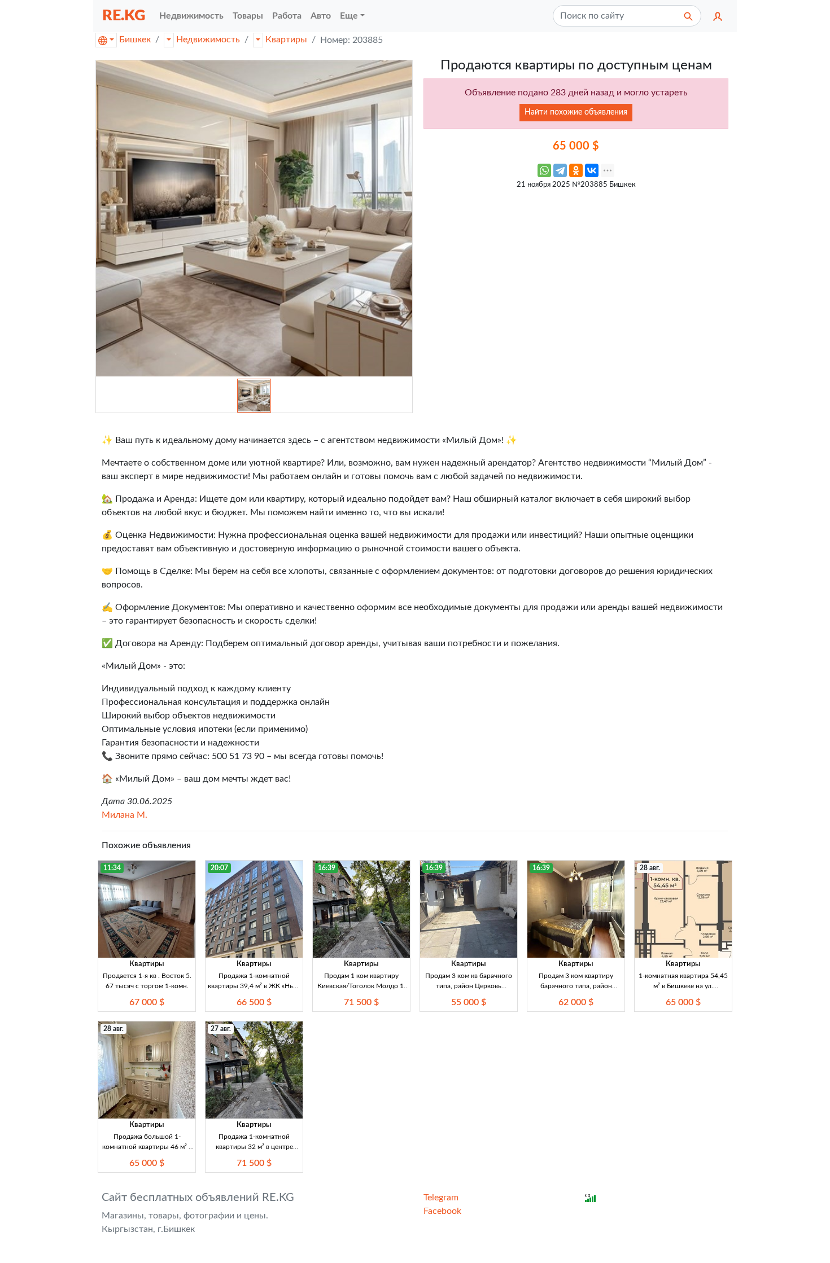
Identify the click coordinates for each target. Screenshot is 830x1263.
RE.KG (124, 15)
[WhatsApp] (544, 170)
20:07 (219, 868)
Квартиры (286, 39)
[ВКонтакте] (592, 170)
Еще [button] (349, 15)
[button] (717, 16)
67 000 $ (146, 1002)
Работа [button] (287, 15)
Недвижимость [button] (191, 15)
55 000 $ (468, 1002)
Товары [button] (248, 15)
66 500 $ (254, 1002)
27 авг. (221, 1028)
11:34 (112, 868)
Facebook (442, 1211)
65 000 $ (683, 1002)
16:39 (326, 868)
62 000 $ (575, 1002)
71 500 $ (361, 1002)
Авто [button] (321, 15)
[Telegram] (560, 170)
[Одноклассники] (576, 170)
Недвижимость (208, 39)
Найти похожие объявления (576, 112)
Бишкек (135, 39)
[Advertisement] (575, 274)
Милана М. (124, 814)
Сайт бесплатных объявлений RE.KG (198, 1197)
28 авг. (650, 868)
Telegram (440, 1197)
